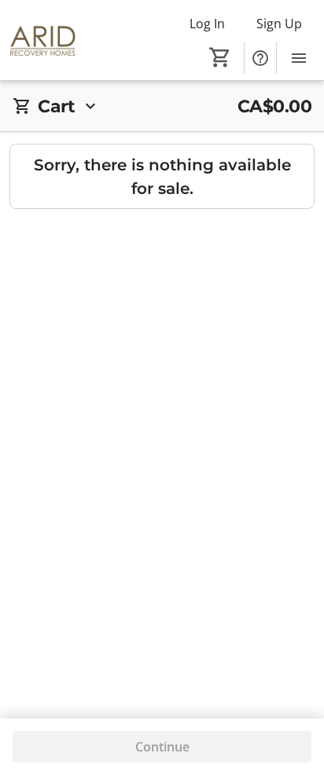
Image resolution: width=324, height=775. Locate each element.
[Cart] (220, 57)
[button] (162, 106)
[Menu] (299, 58)
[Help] (260, 58)
